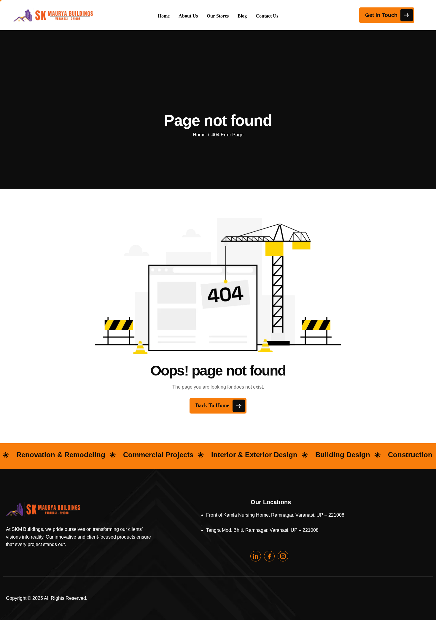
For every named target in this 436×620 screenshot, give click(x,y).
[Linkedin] (255, 556)
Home (164, 15)
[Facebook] (269, 556)
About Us (188, 15)
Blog (242, 15)
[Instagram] (283, 556)
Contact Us (267, 15)
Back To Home (213, 405)
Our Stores (218, 15)
